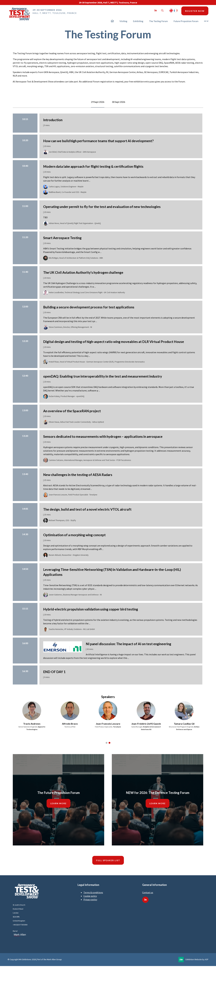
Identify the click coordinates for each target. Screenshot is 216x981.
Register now (195, 11)
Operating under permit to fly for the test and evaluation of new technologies (102, 207)
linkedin (145, 900)
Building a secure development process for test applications (88, 307)
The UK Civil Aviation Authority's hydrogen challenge (83, 272)
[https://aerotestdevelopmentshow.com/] (171, 11)
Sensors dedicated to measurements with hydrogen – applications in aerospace (103, 436)
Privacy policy (90, 899)
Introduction (52, 120)
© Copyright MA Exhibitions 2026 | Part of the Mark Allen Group (35, 959)
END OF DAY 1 (54, 672)
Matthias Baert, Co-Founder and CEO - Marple (67, 192)
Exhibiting (138, 21)
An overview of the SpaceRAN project (72, 411)
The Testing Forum (158, 21)
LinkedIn (155, 10)
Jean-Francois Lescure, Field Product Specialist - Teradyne (73, 494)
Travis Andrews (31, 723)
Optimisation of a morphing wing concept (74, 535)
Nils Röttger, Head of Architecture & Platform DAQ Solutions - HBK (76, 258)
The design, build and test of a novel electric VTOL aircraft (87, 509)
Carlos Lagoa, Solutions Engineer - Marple (66, 186)
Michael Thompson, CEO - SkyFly (62, 520)
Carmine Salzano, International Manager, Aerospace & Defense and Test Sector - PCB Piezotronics (90, 460)
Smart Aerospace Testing (62, 238)
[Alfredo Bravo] (70, 710)
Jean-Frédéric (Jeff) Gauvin (146, 723)
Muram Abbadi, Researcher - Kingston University (68, 555)
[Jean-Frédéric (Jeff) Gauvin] (146, 710)
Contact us (147, 892)
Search (162, 10)
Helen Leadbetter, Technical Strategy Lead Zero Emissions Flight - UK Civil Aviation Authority (87, 292)
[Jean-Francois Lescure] (108, 710)
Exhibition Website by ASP (197, 959)
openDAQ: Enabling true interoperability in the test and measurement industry (102, 376)
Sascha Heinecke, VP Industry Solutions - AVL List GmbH (72, 629)
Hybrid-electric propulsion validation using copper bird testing (90, 609)
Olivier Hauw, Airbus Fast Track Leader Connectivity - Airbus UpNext (76, 422)
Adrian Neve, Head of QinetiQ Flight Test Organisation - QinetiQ (75, 223)
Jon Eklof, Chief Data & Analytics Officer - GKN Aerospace (72, 152)
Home (112, 21)
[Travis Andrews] (31, 710)
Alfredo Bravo (70, 723)
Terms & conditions (93, 892)
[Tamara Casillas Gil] (184, 710)
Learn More (58, 803)
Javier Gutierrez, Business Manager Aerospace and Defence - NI (75, 594)
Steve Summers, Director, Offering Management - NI (70, 327)
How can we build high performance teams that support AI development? (98, 141)
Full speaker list (108, 860)
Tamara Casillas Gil (184, 723)
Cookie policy (90, 896)
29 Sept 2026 (97, 101)
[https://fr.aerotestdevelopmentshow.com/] (176, 11)
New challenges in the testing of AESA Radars (77, 475)
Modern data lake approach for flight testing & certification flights (93, 166)
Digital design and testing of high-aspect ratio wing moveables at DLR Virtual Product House (113, 342)
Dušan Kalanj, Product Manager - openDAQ (66, 396)
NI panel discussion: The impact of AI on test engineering (128, 644)
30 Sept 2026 (118, 101)
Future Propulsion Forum (186, 21)
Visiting (123, 21)
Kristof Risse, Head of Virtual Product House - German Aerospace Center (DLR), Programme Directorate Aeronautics (97, 362)
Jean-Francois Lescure (108, 723)
